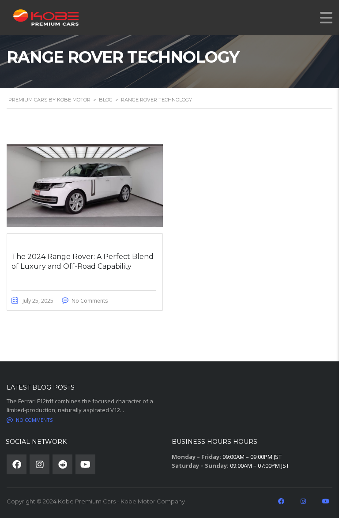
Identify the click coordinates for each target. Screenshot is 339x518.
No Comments (90, 300)
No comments (34, 420)
